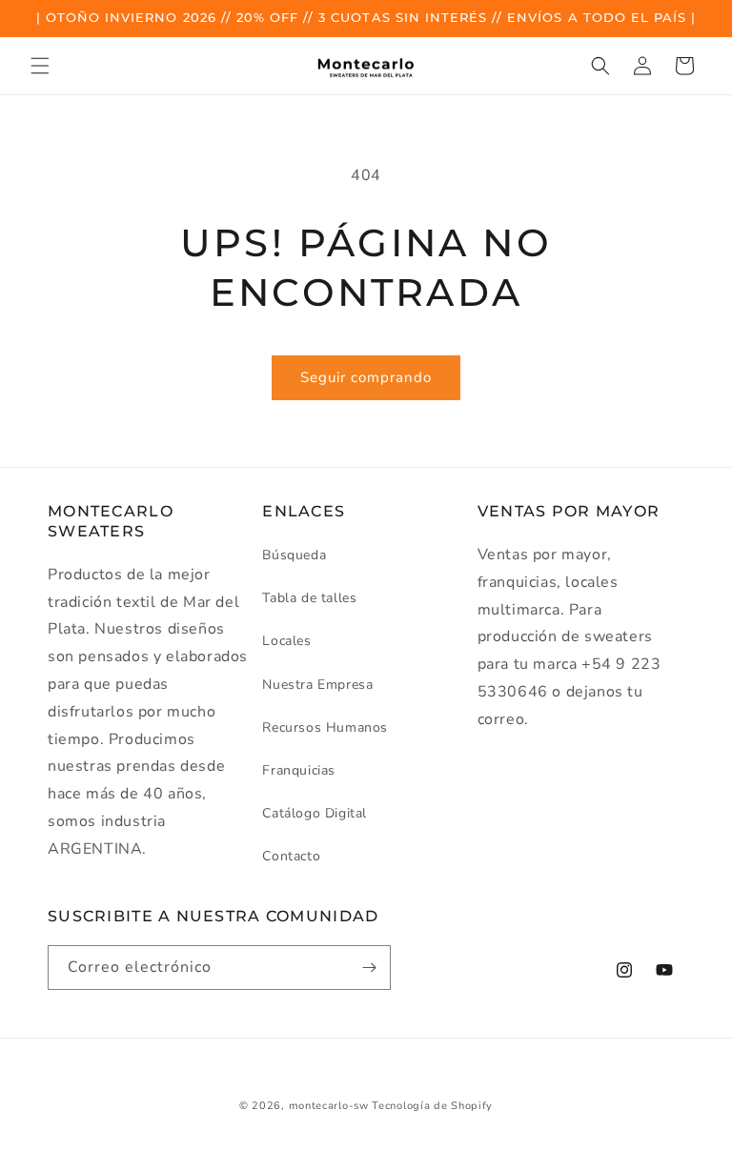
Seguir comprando (366, 377)
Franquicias (299, 770)
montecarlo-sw (329, 1106)
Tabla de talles (309, 598)
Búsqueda (294, 555)
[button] (40, 66)
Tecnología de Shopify (432, 1106)
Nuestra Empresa (317, 685)
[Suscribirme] (369, 967)
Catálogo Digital (314, 813)
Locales (286, 641)
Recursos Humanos (325, 727)
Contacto (291, 856)
